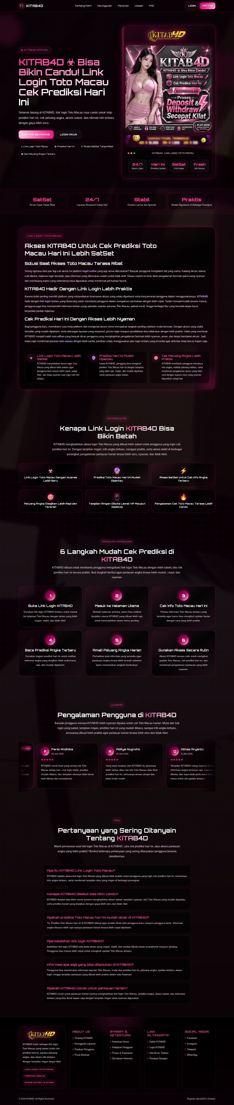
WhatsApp (192, 1055)
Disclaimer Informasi (122, 1058)
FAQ (151, 5)
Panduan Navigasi (159, 1058)
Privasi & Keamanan (122, 1053)
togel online (90, 271)
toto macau (66, 341)
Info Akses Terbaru (159, 1053)
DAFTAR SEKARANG (36, 134)
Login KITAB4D (157, 1047)
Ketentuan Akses (120, 1041)
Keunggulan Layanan (85, 1043)
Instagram (192, 1043)
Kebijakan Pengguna (122, 1047)
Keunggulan (104, 5)
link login (45, 301)
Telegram (191, 1049)
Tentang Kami (83, 5)
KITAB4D (202, 296)
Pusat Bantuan (82, 1055)
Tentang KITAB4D (84, 1038)
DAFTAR (207, 5)
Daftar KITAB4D (157, 1041)
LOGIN (192, 5)
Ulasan (139, 5)
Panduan (123, 5)
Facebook (192, 1038)
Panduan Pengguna (84, 1049)
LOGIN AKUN (68, 134)
